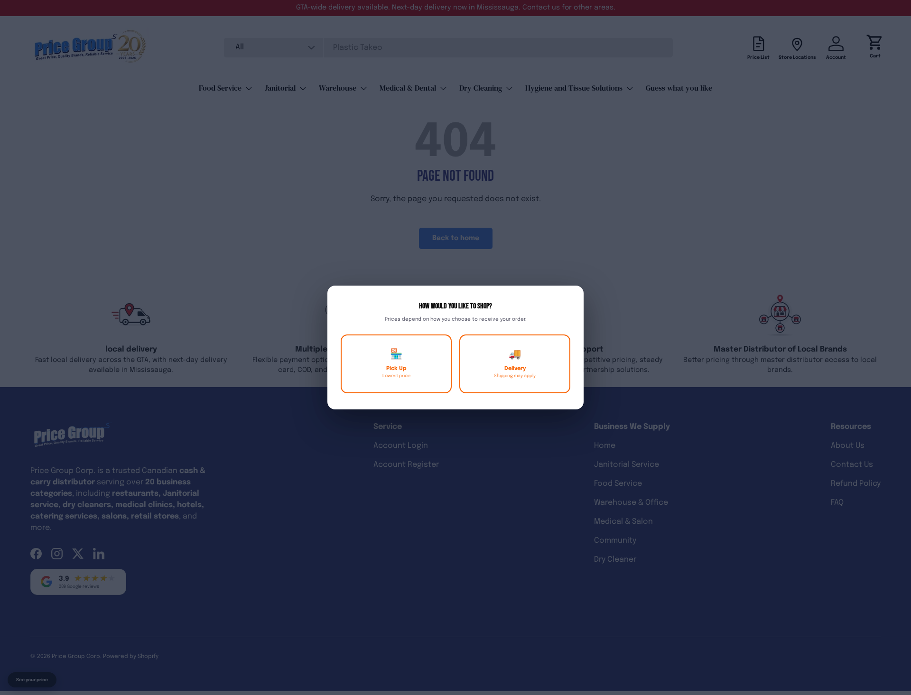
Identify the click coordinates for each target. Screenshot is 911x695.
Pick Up (396, 363)
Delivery (515, 363)
